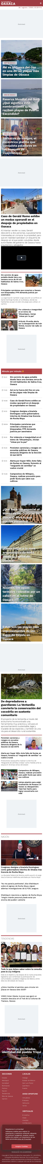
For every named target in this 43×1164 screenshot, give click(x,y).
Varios (24, 1105)
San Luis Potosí (27, 1083)
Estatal (4, 1078)
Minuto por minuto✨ (13, 371)
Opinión (4, 1099)
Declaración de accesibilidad (21, 1152)
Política (4, 1088)
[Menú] (40, 3)
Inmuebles (26, 1098)
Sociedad (5, 1083)
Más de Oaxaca (9, 63)
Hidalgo (25, 1078)
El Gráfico (26, 1115)
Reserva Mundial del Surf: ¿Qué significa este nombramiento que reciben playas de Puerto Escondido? (21, 106)
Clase (24, 1118)
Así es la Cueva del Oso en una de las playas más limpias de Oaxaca (21, 71)
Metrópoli (5, 1080)
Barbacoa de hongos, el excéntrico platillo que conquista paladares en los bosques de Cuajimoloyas (19, 146)
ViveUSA (25, 1120)
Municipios (6, 1085)
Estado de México (28, 1080)
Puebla (24, 1088)
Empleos (25, 1100)
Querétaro (26, 1085)
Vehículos (25, 1103)
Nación (4, 1091)
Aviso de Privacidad (24, 1139)
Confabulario (27, 1123)
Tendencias (6, 1093)
